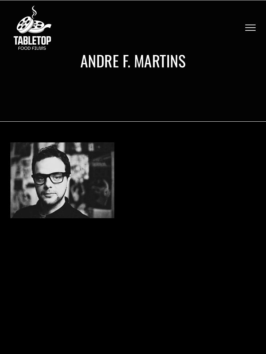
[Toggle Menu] (250, 28)
